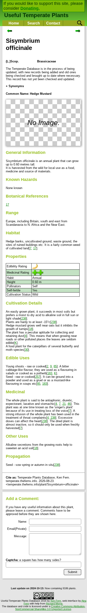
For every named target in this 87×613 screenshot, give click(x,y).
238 (23, 318)
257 (37, 376)
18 (30, 329)
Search (33, 23)
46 (69, 404)
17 (7, 204)
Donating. (30, 8)
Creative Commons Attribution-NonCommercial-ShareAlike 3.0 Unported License (50, 607)
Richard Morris (54, 603)
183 (49, 373)
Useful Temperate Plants (36, 15)
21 (64, 404)
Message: (20, 536)
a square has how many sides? (33, 560)
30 (26, 349)
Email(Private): (17, 529)
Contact (53, 23)
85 (55, 366)
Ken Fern (56, 600)
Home (14, 23)
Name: (22, 521)
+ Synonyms (15, 86)
